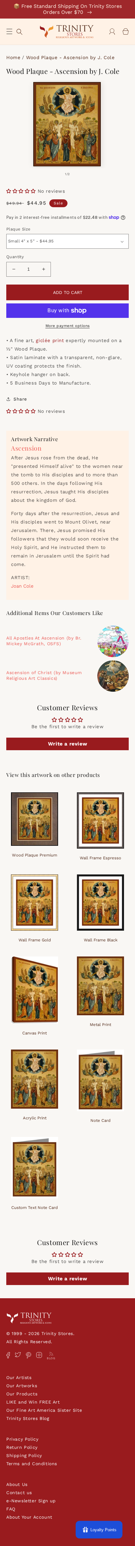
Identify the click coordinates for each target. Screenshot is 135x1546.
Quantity (15, 256)
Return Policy (22, 1447)
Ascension (26, 448)
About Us (17, 1484)
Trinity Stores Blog (27, 1418)
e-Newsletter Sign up (31, 1500)
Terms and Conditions (31, 1463)
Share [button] (20, 399)
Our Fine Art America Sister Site (44, 1410)
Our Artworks (21, 1385)
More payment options (68, 326)
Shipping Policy (24, 1455)
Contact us (19, 1492)
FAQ (10, 1508)
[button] (9, 31)
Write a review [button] (67, 744)
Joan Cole (22, 586)
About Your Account (29, 1517)
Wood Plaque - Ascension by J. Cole (70, 57)
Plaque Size (18, 229)
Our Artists (19, 1377)
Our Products (21, 1393)
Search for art (19, 30)
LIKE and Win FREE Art (33, 1402)
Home (13, 57)
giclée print (50, 340)
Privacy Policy (22, 1439)
